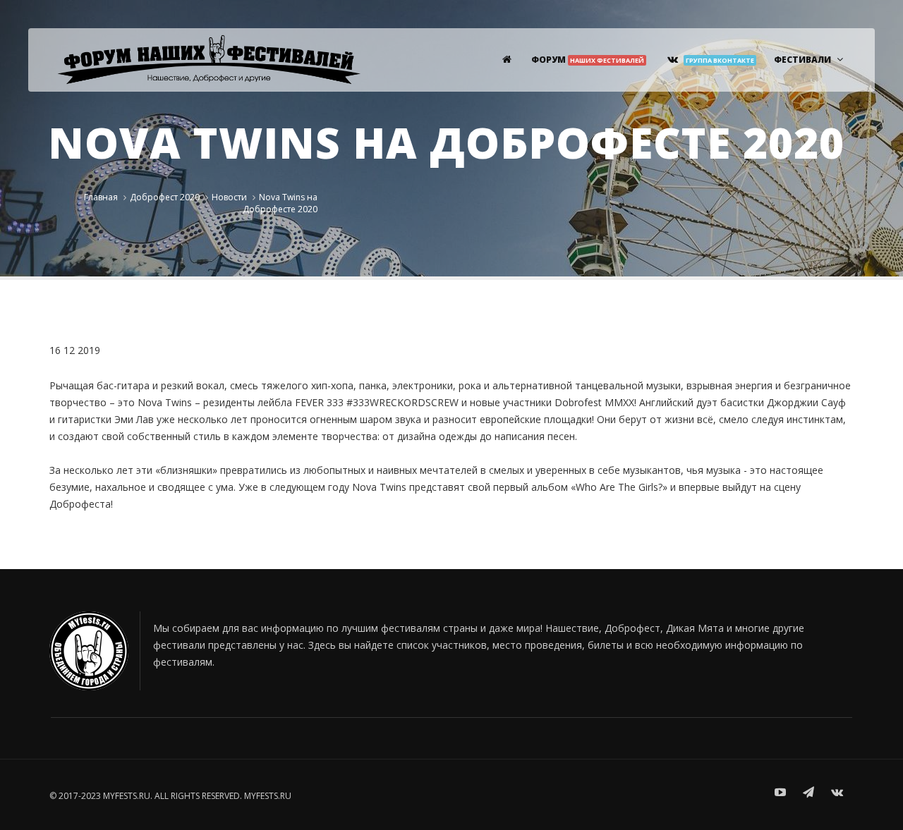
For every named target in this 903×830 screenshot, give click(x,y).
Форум (587, 60)
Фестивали (802, 60)
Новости (229, 197)
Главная (101, 197)
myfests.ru (267, 796)
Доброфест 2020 (165, 197)
